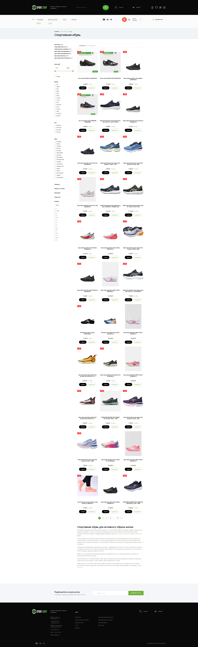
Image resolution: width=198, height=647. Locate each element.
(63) (63, 58)
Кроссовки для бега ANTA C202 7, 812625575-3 (133, 375)
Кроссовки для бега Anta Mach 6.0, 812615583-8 (110, 375)
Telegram (138, 7)
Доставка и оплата (52, 19)
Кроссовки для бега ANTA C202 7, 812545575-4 (133, 460)
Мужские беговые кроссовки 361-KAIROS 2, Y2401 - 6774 (110, 163)
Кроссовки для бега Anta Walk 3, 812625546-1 (87, 248)
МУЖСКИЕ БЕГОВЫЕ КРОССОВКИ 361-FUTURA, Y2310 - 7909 (110, 418)
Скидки (50, 23)
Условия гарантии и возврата (82, 620)
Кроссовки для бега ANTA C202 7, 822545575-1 (110, 290)
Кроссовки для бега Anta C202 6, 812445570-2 (110, 502)
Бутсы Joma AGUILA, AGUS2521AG (87, 78)
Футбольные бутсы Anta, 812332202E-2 (87, 333)
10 (113, 114)
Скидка (58, 76)
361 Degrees (131, 533)
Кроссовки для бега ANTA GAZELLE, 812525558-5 (87, 290)
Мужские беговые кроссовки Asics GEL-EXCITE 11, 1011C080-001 (133, 290)
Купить (83, 88)
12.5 (137, 72)
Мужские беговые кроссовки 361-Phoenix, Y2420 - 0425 (133, 248)
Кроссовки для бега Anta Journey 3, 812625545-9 (133, 121)
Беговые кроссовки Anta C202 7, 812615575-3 (110, 333)
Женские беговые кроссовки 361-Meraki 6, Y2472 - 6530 (133, 418)
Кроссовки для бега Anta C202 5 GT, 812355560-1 (110, 460)
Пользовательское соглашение (105, 620)
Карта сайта (101, 625)
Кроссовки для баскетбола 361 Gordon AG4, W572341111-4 (88, 375)
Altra (136, 533)
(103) (58, 44)
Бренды (39, 23)
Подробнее (92, 88)
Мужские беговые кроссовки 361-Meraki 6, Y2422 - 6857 (133, 163)
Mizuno (121, 533)
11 (116, 114)
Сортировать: (82, 45)
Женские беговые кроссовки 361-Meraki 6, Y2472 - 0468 (87, 460)
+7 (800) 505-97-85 (54, 623)
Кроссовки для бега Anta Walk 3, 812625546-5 (133, 79)
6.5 (106, 283)
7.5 (128, 72)
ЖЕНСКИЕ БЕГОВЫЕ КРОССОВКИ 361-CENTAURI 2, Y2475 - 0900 (133, 502)
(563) (61, 55)
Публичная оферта (102, 622)
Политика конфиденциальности (105, 617)
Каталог (121, 7)
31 (117, 518)
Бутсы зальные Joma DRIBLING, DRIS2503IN (87, 121)
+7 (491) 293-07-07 (54, 621)
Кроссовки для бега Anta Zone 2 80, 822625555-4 (87, 206)
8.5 (110, 72)
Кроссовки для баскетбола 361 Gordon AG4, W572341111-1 (88, 418)
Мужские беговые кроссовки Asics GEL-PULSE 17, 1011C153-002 (110, 121)
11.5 (135, 156)
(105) (62, 49)
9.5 (134, 72)
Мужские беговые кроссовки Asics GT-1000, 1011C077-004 (133, 206)
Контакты (74, 19)
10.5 (110, 156)
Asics (117, 533)
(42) (61, 47)
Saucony (125, 533)
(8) (62, 53)
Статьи (64, 19)
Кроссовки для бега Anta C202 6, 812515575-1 (110, 248)
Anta (139, 533)
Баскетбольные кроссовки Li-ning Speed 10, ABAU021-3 (88, 502)
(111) (63, 51)
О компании (40, 19)
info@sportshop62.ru (55, 635)
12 (116, 156)
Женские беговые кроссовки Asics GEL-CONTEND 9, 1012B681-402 (110, 206)
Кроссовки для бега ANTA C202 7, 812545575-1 (133, 333)
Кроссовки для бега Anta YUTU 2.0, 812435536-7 (87, 163)
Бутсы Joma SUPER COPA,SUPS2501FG (110, 78)
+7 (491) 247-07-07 (54, 629)
